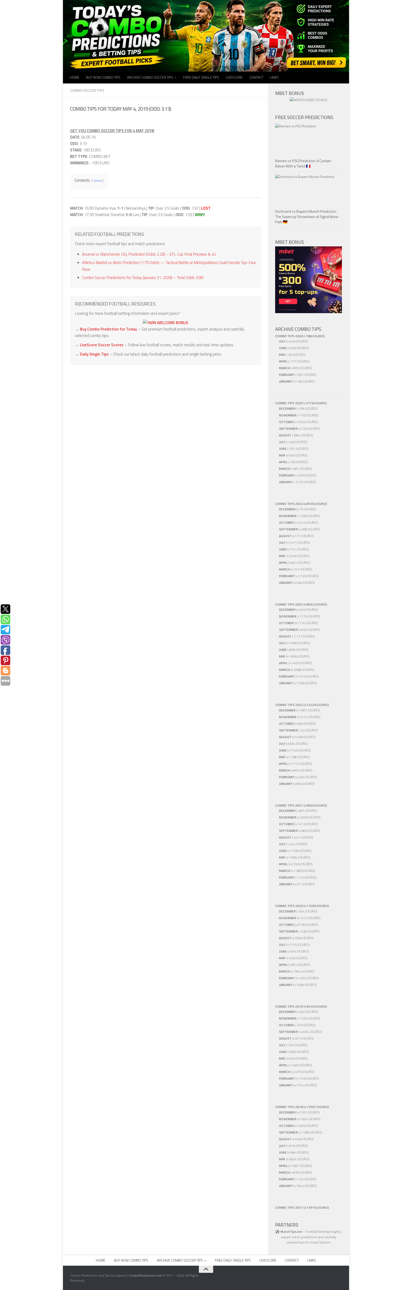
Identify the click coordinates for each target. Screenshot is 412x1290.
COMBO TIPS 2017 (289, 1207)
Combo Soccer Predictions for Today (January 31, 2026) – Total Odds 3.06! (143, 278)
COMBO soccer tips (87, 90)
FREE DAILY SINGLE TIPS (201, 77)
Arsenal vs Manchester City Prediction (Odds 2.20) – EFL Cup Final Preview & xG (149, 254)
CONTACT (256, 77)
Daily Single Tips (94, 354)
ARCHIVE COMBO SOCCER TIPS (150, 77)
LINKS (274, 77)
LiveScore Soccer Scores (102, 345)
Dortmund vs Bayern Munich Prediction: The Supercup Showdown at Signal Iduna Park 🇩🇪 (306, 216)
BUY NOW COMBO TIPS (103, 77)
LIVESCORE (234, 77)
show (97, 180)
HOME (74, 77)
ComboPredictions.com (145, 1275)
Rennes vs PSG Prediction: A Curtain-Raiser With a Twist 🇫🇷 (303, 163)
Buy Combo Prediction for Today (108, 329)
